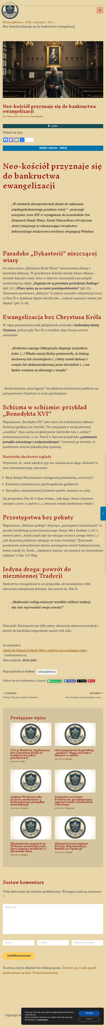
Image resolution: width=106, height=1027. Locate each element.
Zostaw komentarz (36, 116)
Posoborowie (69, 808)
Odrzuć (89, 1019)
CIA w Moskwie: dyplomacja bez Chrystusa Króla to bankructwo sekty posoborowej (30, 754)
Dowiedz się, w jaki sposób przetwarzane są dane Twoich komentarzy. (50, 970)
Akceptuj (89, 1013)
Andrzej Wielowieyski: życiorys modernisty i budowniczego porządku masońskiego (27, 801)
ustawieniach (43, 1020)
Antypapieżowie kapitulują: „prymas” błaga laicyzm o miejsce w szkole (74, 752)
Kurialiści (68, 759)
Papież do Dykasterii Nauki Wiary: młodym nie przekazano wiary (45, 651)
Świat (23, 761)
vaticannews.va (47, 671)
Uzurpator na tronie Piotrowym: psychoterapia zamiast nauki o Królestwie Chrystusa (74, 801)
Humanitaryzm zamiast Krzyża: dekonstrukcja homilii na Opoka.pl (71, 846)
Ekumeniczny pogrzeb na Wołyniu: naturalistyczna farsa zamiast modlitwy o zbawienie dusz (28, 847)
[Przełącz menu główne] (99, 10)
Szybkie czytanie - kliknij (53, 148)
